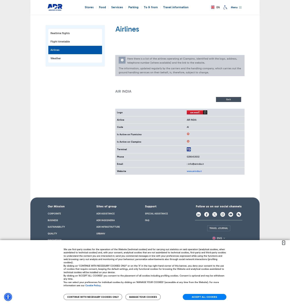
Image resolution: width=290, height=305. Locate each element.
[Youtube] (230, 214)
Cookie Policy (93, 285)
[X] (214, 214)
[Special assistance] (225, 7)
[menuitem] (54, 213)
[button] (215, 7)
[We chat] (238, 214)
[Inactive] (188, 134)
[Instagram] (222, 214)
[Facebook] (206, 214)
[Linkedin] (198, 214)
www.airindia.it (194, 171)
